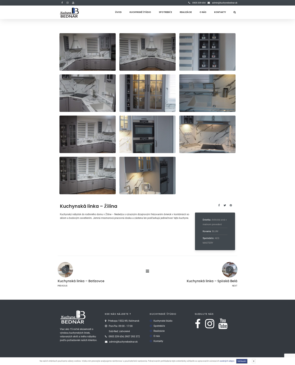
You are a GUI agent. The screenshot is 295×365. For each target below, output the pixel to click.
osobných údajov (227, 361)
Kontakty (220, 12)
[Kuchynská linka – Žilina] (220, 205)
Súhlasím (241, 361)
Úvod (118, 12)
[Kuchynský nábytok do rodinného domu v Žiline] (87, 52)
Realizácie (186, 12)
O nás (203, 12)
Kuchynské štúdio (140, 12)
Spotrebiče (165, 12)
